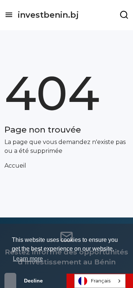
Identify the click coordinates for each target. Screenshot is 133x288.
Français (100, 281)
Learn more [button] (28, 259)
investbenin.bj (48, 15)
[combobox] (100, 281)
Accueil (15, 165)
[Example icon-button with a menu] (124, 15)
